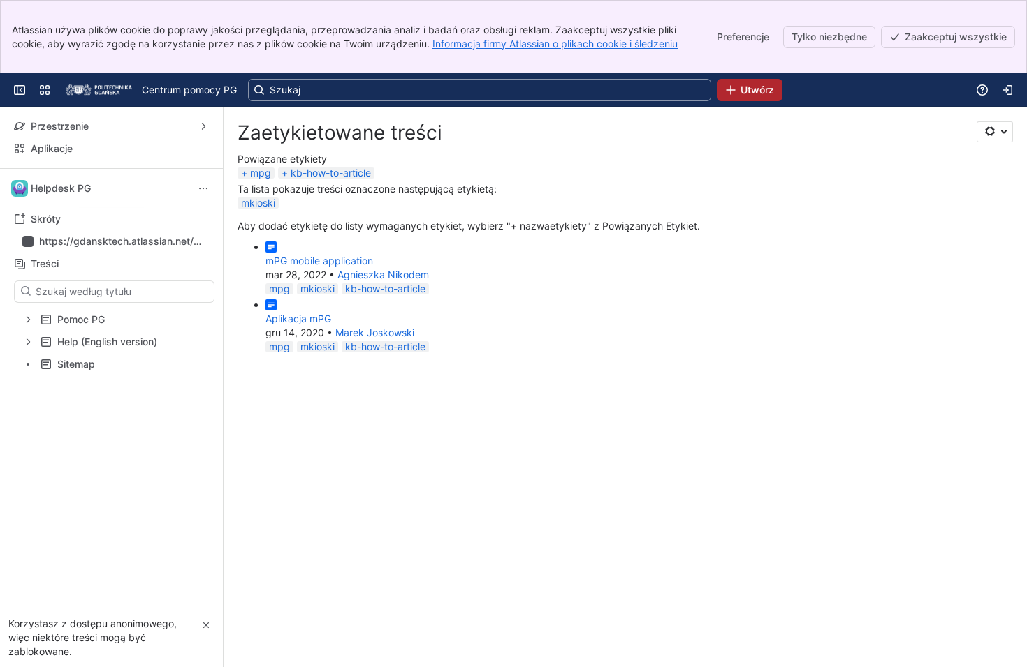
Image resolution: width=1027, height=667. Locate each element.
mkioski (258, 203)
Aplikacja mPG (298, 318)
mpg (260, 173)
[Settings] (995, 131)
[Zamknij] (206, 625)
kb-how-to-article (331, 173)
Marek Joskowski (374, 332)
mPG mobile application (319, 261)
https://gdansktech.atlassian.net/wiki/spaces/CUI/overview (121, 241)
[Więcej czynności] (203, 188)
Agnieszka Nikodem (383, 274)
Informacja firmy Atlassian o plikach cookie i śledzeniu (555, 44)
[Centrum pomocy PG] (98, 90)
